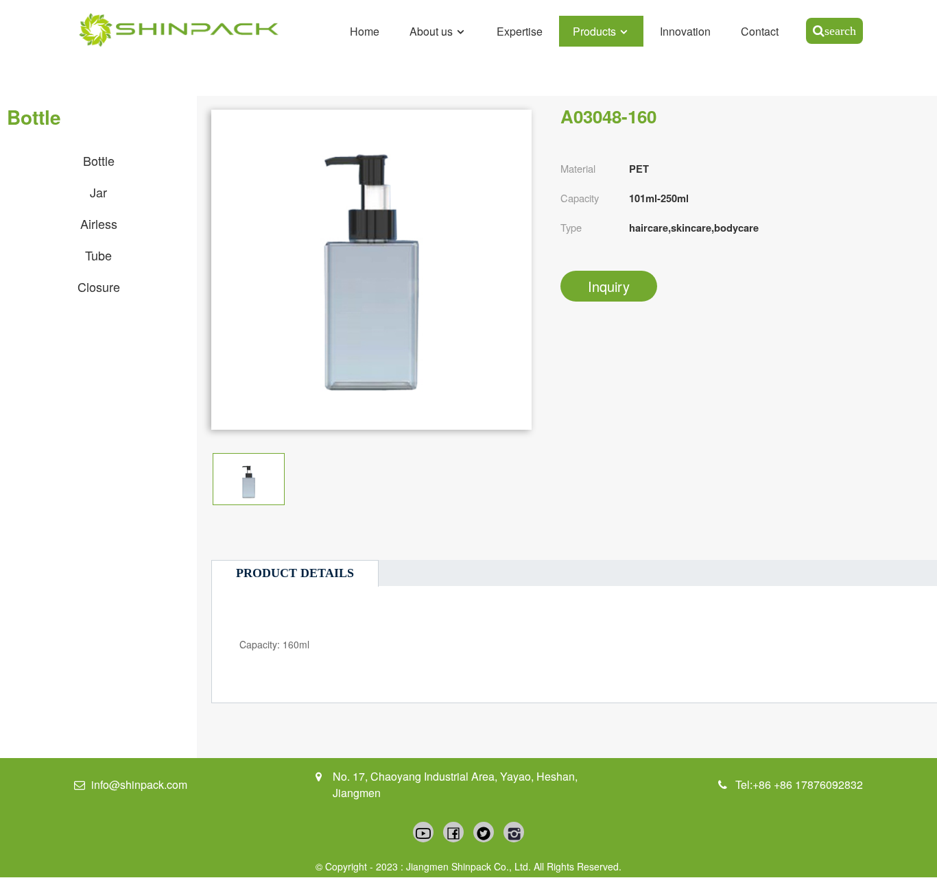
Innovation (685, 31)
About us (431, 31)
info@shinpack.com (139, 784)
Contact (760, 31)
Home (364, 31)
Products (594, 31)
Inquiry (609, 286)
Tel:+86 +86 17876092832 (799, 784)
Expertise (520, 31)
